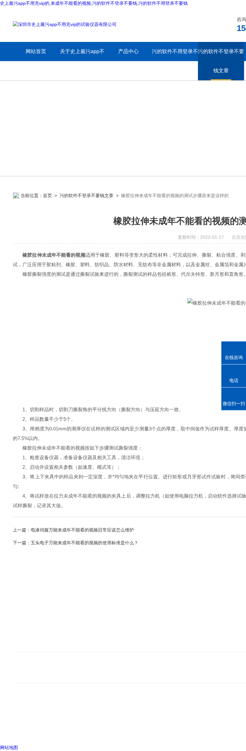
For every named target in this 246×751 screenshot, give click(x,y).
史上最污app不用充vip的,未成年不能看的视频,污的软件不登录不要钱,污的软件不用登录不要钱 (94, 3)
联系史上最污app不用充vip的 (46, 644)
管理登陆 (22, 731)
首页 (47, 195)
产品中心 (128, 51)
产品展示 (132, 634)
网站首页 (36, 51)
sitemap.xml (34, 719)
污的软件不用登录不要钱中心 (175, 61)
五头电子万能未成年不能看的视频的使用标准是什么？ (84, 542)
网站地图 (9, 747)
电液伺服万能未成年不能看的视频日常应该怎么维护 (82, 529)
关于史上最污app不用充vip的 (82, 61)
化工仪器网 (105, 731)
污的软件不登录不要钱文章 (221, 61)
